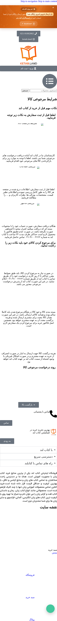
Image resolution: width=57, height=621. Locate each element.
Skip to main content (47, 1)
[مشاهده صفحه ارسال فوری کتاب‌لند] (28, 16)
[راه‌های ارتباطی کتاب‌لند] (50, 608)
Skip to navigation (29, 1)
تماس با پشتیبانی (42, 411)
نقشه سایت (48, 507)
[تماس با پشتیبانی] (53, 414)
